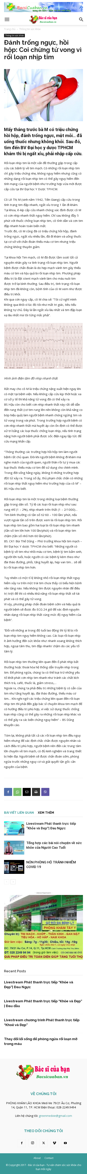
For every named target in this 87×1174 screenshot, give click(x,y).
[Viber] (45, 792)
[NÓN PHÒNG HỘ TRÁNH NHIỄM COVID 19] (14, 867)
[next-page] (13, 881)
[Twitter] (43, 1143)
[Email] (27, 792)
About (37, 1158)
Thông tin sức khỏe (30, 29)
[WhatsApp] (17, 792)
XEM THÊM (46, 812)
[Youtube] (65, 1143)
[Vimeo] (54, 1143)
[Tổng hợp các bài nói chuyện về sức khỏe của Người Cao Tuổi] (14, 848)
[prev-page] (6, 881)
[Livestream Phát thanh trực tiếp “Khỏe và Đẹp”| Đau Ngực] (14, 828)
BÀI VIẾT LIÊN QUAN (19, 812)
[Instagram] (33, 1143)
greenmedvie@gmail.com (55, 1116)
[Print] (36, 792)
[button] (6, 19)
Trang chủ (9, 29)
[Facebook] (8, 792)
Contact (49, 1158)
